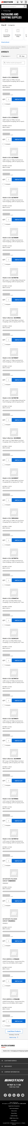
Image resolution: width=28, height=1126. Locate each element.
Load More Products (14, 1031)
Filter (23, 56)
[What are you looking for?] (25, 6)
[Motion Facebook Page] (5, 1095)
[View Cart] (22, 2)
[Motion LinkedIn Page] (14, 1095)
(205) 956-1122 (16, 1103)
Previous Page (7, 11)
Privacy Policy (14, 1113)
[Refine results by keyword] (4, 62)
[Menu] (26, 2)
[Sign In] (18, 2)
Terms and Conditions (14, 1108)
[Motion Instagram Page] (9, 1095)
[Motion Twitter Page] (18, 1095)
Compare (7, 104)
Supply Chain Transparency (14, 1106)
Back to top (13, 1037)
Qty (4, 99)
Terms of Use (14, 1110)
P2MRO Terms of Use (14, 1118)
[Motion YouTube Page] (22, 1095)
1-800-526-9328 (14, 1087)
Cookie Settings (14, 1115)
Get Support (14, 1120)
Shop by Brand (5, 42)
